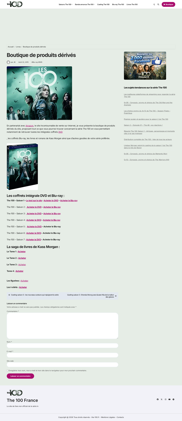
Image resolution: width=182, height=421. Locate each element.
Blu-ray (35, 62)
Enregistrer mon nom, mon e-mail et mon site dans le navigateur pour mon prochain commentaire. (48, 370)
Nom (9, 342)
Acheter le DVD (51, 200)
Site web (10, 361)
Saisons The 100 (65, 4)
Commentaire (13, 311)
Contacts (120, 417)
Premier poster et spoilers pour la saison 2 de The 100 (146, 119)
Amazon (29, 125)
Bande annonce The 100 (84, 4)
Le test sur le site (34, 200)
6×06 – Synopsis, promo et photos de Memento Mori (145, 154)
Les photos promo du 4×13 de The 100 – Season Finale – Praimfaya (147, 112)
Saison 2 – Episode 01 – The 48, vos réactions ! (143, 125)
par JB (13, 62)
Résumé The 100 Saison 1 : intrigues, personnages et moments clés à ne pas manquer (149, 132)
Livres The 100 (132, 4)
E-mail (10, 351)
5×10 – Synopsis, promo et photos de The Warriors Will (146, 160)
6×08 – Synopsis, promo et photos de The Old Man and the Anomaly (148, 104)
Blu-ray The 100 (118, 4)
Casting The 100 (103, 4)
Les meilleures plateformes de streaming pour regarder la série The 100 (149, 95)
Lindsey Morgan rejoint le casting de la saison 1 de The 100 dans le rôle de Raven (148, 146)
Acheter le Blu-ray (68, 200)
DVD (40, 62)
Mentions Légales (108, 417)
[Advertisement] (91, 24)
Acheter (22, 251)
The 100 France (22, 400)
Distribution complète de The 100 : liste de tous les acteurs (148, 139)
